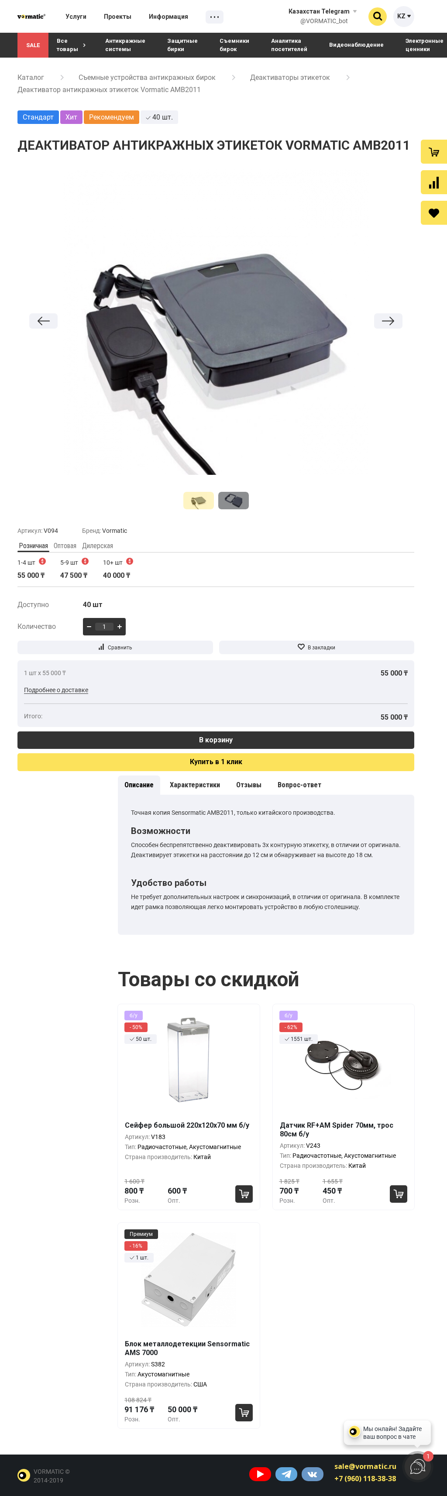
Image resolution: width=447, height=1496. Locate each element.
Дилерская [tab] (97, 546)
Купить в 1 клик (216, 762)
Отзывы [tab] (248, 785)
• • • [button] (214, 17)
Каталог (30, 77)
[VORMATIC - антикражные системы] (31, 16)
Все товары (67, 45)
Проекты (117, 16)
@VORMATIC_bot (324, 20)
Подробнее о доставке (56, 689)
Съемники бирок (234, 45)
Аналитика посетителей (289, 45)
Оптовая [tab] (65, 546)
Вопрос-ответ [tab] (299, 785)
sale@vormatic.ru (365, 1466)
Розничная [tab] (33, 546)
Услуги (75, 16)
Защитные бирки (182, 45)
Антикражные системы (125, 45)
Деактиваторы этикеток (290, 77)
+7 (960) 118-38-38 (365, 1478)
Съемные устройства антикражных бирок (147, 77)
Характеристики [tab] (195, 785)
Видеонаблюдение (356, 44)
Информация (168, 16)
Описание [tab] (139, 785)
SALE (33, 45)
